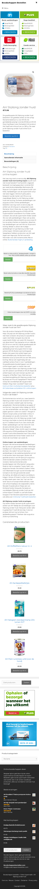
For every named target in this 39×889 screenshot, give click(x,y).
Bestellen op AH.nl (11, 136)
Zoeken (26, 682)
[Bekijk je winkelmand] (36, 2)
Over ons (5, 880)
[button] (33, 72)
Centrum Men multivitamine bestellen (17, 386)
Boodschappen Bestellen (14, 3)
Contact (17, 880)
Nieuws (11, 880)
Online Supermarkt (26, 875)
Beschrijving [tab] (9, 154)
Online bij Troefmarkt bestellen (24, 497)
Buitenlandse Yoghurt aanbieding (20, 240)
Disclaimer (24, 880)
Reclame (12, 146)
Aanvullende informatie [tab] (13, 157)
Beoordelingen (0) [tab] (11, 161)
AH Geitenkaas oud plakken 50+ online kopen (19, 388)
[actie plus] (19, 715)
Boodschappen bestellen (11, 875)
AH (6, 148)
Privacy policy (33, 880)
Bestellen (8, 259)
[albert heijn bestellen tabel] (19, 746)
